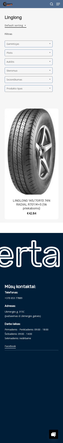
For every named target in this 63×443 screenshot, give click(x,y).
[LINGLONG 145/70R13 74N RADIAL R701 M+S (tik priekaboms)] (31, 152)
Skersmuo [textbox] (12, 70)
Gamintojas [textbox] (13, 43)
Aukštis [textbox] (10, 61)
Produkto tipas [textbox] (15, 88)
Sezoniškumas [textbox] (14, 79)
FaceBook (10, 346)
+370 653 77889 (13, 298)
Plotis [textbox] (10, 52)
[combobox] (15, 25)
